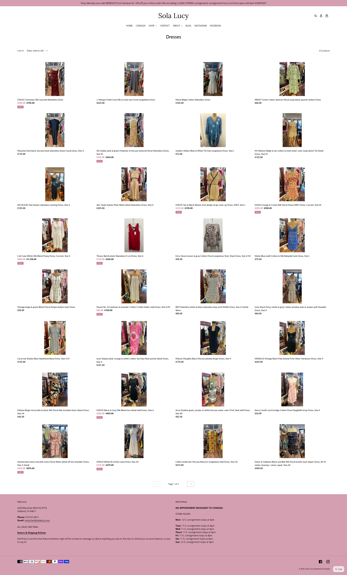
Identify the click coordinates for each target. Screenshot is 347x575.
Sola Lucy (309, 569)
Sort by (20, 51)
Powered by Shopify (322, 569)
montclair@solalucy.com (37, 520)
